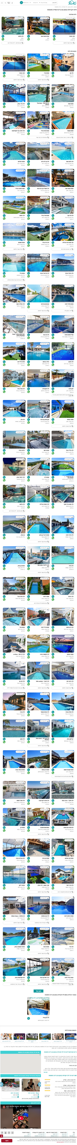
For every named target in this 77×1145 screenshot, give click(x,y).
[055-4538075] (28, 885)
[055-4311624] (4, 885)
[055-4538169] (28, 827)
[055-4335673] (53, 161)
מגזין (74, 1134)
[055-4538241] (4, 362)
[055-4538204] (53, 273)
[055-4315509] (4, 477)
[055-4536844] (4, 800)
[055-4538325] (4, 977)
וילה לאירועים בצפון (6, 1041)
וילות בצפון (70, 7)
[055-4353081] (4, 161)
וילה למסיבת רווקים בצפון (32, 1041)
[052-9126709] (4, 450)
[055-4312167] (53, 858)
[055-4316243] (4, 535)
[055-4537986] (28, 73)
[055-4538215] (28, 389)
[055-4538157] (28, 916)
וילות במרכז (64, 1136)
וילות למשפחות (54, 1136)
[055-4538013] (28, 654)
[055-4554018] (28, 362)
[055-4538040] (28, 712)
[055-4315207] (53, 450)
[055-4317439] (4, 389)
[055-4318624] (28, 188)
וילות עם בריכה (41, 1134)
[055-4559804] (53, 627)
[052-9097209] (53, 419)
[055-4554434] (53, 977)
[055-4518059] (4, 215)
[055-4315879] (28, 161)
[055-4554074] (28, 627)
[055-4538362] (53, 304)
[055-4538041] (28, 535)
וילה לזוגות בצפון (45, 1041)
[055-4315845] (53, 215)
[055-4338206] (28, 215)
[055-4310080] (53, 242)
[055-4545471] (53, 104)
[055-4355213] (28, 739)
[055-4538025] (53, 477)
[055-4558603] (28, 800)
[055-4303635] (53, 739)
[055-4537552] (28, 242)
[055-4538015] (53, 681)
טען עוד (38, 991)
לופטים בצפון (27, 1136)
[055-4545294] (4, 104)
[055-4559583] (28, 273)
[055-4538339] (53, 654)
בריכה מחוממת (58, 7)
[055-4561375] (4, 681)
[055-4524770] (53, 131)
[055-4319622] (53, 947)
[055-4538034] (28, 36)
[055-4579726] (28, 858)
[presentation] (1, 32)
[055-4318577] (4, 627)
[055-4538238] (53, 596)
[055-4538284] (4, 419)
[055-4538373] (28, 681)
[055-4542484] (53, 916)
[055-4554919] (53, 770)
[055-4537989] (28, 770)
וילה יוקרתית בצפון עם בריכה (70, 1041)
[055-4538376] (28, 477)
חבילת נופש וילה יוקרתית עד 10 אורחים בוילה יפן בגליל (39, 998)
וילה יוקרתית (64, 7)
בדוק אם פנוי (54, 39)
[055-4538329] (28, 419)
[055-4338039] (4, 916)
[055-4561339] (4, 273)
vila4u (75, 7)
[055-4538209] (28, 504)
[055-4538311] (28, 977)
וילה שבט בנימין (71, 1080)
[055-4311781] (4, 739)
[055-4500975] (53, 73)
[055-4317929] (4, 335)
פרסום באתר (9, 3)
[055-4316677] (4, 242)
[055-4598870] (28, 131)
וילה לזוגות (55, 1134)
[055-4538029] (4, 947)
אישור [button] (6, 1141)
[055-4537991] (53, 885)
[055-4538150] (4, 188)
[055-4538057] (28, 335)
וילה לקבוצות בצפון (58, 1041)
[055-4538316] (28, 104)
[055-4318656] (53, 535)
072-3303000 (34, 1097)
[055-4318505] (4, 827)
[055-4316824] (4, 131)
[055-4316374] (53, 800)
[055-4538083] (53, 335)
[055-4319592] (28, 947)
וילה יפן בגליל (46, 1017)
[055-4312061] (53, 827)
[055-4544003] (4, 566)
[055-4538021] (54, 36)
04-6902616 (14, 1097)
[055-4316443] (4, 654)
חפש (21, 2)
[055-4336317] (4, 770)
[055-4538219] (53, 389)
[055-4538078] (53, 566)
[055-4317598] (53, 712)
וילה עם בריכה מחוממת (39, 1136)
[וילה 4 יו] (72, 2)
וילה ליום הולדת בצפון (19, 1041)
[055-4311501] (28, 596)
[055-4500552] (3, 36)
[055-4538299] (28, 304)
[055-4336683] (4, 858)
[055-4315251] (53, 504)
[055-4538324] (4, 304)
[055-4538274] (28, 566)
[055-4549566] (4, 596)
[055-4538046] (28, 450)
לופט (29, 1134)
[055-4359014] (4, 712)
